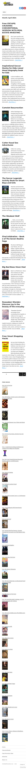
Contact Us (22, 764)
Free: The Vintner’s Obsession (9, 569)
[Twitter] (20, 8)
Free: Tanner (5, 660)
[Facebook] (22, 8)
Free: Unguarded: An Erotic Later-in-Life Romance (13, 495)
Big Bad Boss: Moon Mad (14, 267)
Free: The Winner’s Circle (8, 719)
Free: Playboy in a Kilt (7, 626)
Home (3, 747)
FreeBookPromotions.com (7, 763)
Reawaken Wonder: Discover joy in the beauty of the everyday (13, 304)
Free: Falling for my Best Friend (9, 484)
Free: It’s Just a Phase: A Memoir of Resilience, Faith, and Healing (12, 732)
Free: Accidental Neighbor (8, 545)
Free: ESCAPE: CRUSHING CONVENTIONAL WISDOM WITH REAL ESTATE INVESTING (12, 28)
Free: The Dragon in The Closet (9, 594)
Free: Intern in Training (7, 472)
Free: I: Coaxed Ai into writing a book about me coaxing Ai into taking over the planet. (12, 447)
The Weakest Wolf (10, 216)
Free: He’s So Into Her (7, 385)
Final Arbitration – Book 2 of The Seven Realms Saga (13, 238)
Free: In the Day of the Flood (8, 557)
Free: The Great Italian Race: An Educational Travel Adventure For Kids (13, 581)
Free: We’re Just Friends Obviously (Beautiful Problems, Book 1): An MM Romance (12, 460)
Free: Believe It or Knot (7, 649)
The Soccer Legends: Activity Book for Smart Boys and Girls (13, 180)
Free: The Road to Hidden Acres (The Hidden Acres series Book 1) (13, 613)
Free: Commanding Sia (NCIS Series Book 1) (12, 507)
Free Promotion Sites (7, 753)
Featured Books (6, 750)
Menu (4, 12)
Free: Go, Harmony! (6, 519)
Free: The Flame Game (7, 672)
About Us (4, 759)
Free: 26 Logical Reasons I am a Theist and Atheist (13, 422)
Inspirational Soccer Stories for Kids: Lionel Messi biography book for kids (12, 69)
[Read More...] (18, 60)
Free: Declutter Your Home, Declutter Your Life (13, 433)
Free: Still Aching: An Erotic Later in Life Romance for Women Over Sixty (13, 397)
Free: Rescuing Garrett (7, 695)
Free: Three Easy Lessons (7, 638)
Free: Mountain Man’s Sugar (8, 683)
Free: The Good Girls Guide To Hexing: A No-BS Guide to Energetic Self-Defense (13, 600)
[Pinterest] (25, 8)
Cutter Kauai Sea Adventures (10, 144)
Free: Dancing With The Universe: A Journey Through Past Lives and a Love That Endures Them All (13, 532)
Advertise (4, 756)
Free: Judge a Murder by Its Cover (9, 707)
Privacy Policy (23, 767)
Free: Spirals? (5, 410)
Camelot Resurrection (12, 108)
